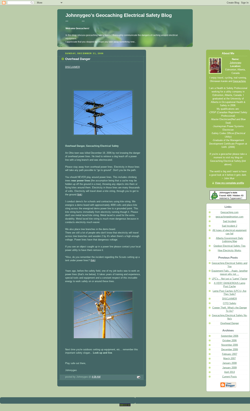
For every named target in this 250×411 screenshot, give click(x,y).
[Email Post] (138, 377)
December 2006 (229, 349)
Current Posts (229, 376)
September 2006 (229, 336)
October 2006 (229, 340)
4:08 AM (96, 377)
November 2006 (229, 345)
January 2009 (229, 367)
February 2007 (229, 354)
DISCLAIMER (75, 21)
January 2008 (229, 363)
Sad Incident (229, 221)
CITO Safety (229, 303)
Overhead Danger (229, 323)
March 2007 (229, 358)
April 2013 (229, 372)
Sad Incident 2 (229, 226)
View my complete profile (229, 183)
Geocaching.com (229, 212)
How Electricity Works (229, 250)
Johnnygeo (235, 62)
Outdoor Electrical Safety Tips (230, 246)
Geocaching (239, 81)
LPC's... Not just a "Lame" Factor (229, 278)
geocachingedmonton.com (229, 216)
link (79, 194)
